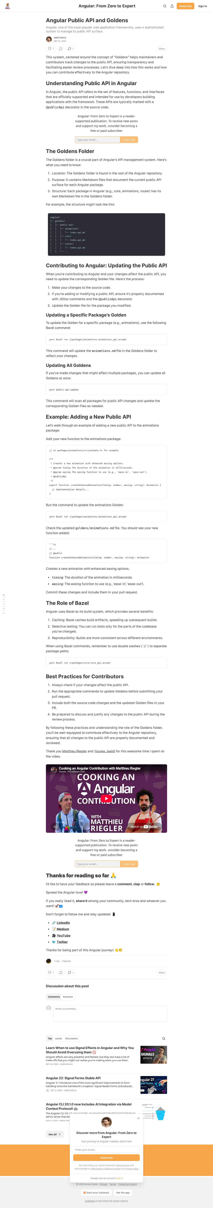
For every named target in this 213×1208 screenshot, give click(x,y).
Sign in (202, 6)
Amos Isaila (60, 38)
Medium (63, 929)
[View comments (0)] (61, 48)
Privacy (103, 1184)
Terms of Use (122, 1165)
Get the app (123, 1192)
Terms (112, 1184)
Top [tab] (50, 1038)
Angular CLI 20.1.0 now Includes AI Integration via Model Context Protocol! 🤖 (88, 1106)
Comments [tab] (54, 996)
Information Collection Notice (105, 1168)
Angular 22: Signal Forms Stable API (73, 1078)
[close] (138, 1118)
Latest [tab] (58, 1038)
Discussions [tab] (71, 1038)
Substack (90, 1200)
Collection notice (127, 1184)
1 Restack (66, 961)
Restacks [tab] (68, 996)
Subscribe (185, 6)
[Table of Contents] (3, 604)
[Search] (164, 6)
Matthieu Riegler (74, 751)
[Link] (41, 83)
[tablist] (60, 996)
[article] (106, 1058)
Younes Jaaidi (104, 751)
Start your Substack (97, 1192)
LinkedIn (63, 923)
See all (53, 1134)
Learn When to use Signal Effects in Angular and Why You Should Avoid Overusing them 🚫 (90, 1050)
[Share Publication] (172, 6)
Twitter (62, 942)
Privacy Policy (131, 1168)
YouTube (63, 936)
